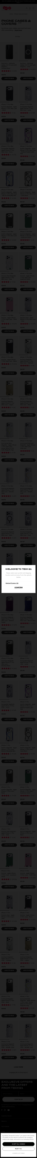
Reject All (18, 1149)
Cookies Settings (18, 1153)
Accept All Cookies (18, 1144)
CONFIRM (19, 587)
